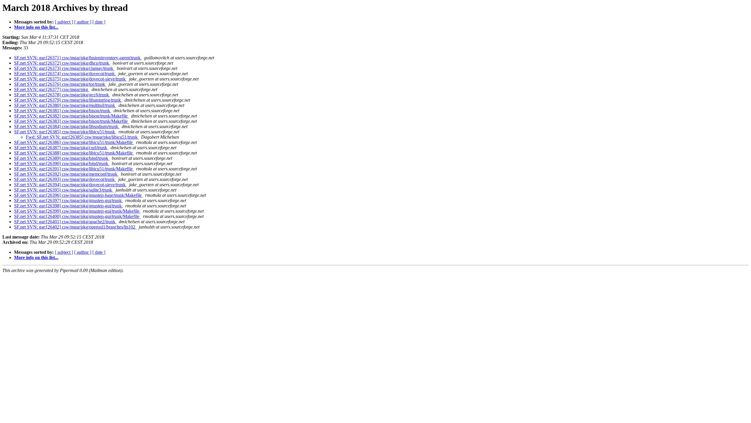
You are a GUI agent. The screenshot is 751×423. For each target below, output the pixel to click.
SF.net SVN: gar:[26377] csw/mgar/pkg (51, 89)
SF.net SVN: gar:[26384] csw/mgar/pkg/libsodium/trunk (66, 126)
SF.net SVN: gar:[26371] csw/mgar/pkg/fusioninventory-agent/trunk (78, 57)
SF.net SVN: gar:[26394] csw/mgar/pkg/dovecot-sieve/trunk (70, 184)
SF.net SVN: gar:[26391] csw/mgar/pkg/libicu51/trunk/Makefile (74, 168)
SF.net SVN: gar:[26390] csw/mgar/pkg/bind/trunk (61, 163)
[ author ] (82, 21)
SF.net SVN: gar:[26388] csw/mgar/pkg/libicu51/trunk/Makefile (74, 152)
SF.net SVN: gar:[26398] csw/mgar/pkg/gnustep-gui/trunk (68, 205)
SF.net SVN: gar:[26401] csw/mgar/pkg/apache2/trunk (65, 221)
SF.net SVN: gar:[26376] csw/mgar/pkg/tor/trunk (60, 84)
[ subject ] (64, 21)
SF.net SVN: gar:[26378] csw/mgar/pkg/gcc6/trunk (62, 94)
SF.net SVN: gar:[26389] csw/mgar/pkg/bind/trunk (61, 158)
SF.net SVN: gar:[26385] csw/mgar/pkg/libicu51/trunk (65, 131)
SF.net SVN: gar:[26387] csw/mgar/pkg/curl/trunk (61, 147)
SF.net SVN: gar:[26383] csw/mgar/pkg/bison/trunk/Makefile (71, 121)
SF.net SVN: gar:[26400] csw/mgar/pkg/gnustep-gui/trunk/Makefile (77, 216)
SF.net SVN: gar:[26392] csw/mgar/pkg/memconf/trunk (66, 174)
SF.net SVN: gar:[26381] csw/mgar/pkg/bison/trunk (62, 110)
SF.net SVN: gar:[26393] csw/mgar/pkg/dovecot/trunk (65, 179)
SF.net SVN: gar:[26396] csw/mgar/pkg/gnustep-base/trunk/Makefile (78, 195)
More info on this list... (36, 27)
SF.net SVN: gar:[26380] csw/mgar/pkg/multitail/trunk (65, 105)
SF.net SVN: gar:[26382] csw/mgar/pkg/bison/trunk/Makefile (71, 115)
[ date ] (98, 21)
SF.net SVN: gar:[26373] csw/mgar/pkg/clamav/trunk (64, 68)
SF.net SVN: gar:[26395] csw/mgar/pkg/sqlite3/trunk (63, 189)
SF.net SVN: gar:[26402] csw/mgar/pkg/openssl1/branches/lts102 (75, 226)
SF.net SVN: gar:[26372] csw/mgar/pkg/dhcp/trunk (62, 63)
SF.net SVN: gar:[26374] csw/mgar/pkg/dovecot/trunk (65, 73)
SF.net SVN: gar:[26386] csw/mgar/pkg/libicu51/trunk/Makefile (74, 142)
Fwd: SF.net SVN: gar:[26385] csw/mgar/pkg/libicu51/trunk (82, 137)
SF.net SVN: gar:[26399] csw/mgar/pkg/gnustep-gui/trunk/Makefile (77, 211)
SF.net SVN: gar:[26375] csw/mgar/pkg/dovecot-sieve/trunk (70, 78)
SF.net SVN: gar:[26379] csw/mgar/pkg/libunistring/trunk (68, 100)
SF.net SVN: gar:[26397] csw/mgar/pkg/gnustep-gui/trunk (68, 200)
